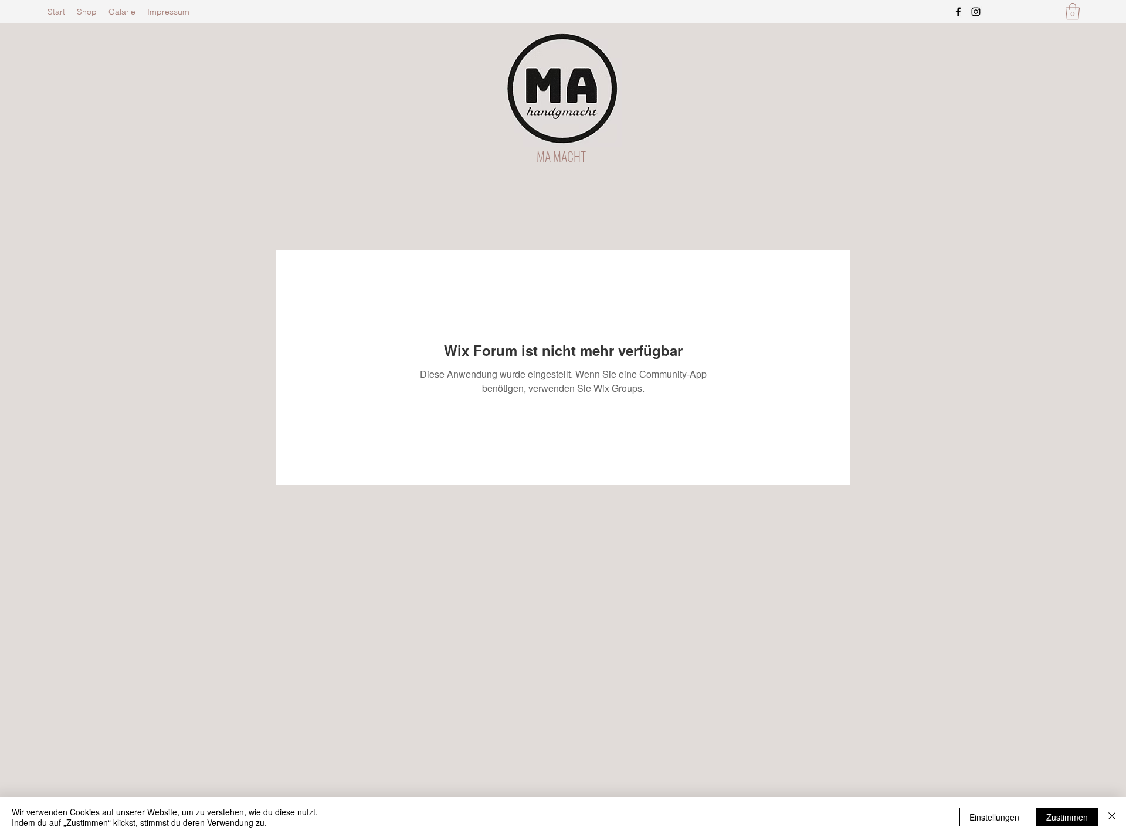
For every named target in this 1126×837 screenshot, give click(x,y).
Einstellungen (994, 817)
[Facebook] (958, 12)
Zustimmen (1067, 817)
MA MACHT (561, 156)
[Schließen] (1112, 817)
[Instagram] (976, 12)
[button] (1073, 11)
